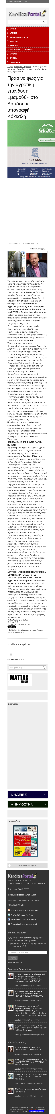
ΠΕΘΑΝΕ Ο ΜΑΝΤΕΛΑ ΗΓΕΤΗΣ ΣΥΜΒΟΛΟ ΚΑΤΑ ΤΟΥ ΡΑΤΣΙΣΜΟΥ (29, 1048)
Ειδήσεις (18, 985)
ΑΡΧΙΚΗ (13, 29)
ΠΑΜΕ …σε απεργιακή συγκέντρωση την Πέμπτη (30, 1090)
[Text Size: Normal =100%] (11, 654)
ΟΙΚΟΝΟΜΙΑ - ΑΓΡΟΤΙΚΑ (19, 37)
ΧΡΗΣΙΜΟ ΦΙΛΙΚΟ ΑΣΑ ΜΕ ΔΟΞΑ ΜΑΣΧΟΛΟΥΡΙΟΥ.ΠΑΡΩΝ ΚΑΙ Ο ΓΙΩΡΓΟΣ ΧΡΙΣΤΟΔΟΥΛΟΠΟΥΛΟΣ (29, 993)
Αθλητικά (18, 1000)
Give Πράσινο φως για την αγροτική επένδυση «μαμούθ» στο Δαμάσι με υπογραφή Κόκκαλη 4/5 (15, 622)
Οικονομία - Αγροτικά (22, 66)
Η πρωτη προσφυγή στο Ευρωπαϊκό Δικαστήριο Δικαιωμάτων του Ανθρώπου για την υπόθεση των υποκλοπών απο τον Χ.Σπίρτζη (30, 977)
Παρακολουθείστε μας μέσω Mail (24, 924)
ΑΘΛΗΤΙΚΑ (14, 45)
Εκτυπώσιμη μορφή (40, 249)
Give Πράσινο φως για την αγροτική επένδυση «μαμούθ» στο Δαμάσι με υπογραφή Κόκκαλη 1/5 (8, 622)
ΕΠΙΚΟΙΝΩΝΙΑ (15, 62)
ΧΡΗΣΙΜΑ (13, 58)
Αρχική (10, 66)
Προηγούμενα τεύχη (15, 962)
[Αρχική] (27, 13)
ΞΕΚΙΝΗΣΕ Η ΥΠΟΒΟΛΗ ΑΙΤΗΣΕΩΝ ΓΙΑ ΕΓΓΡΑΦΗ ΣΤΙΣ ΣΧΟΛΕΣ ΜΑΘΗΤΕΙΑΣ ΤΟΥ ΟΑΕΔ (31, 1076)
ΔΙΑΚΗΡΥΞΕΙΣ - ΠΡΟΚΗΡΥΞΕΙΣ (21, 49)
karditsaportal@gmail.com (25, 894)
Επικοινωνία (41, 1109)
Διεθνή (17, 1054)
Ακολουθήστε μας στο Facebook (23, 919)
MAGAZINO (14, 41)
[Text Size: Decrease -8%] (11, 652)
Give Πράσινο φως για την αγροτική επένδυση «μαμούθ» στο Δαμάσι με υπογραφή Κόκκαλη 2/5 (11, 622)
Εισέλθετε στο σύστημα (18, 630)
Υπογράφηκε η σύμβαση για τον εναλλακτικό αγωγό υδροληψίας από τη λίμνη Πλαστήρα (31, 1027)
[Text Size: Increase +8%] (11, 649)
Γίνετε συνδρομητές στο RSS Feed (24, 910)
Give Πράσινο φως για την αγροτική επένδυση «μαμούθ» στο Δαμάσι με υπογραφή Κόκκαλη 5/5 (18, 622)
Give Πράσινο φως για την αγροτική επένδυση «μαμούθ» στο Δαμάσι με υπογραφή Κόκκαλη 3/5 (13, 622)
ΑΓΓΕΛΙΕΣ (13, 54)
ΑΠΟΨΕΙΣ (13, 33)
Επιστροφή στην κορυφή (27, 865)
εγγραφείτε (35, 630)
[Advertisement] (27, 210)
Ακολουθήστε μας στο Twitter (22, 915)
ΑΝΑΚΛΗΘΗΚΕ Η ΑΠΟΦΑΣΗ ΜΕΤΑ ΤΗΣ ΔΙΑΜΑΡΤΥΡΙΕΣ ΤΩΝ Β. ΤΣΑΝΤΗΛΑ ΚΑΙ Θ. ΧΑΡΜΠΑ (31, 1062)
